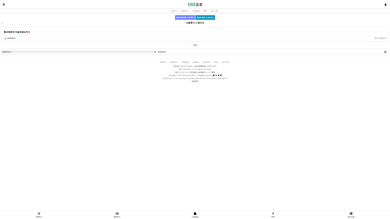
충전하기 (185, 11)
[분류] (4, 4)
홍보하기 (207, 62)
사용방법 (196, 11)
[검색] (385, 52)
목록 (195, 45)
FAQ (205, 11)
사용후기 (196, 62)
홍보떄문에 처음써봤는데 (16, 32)
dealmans (11, 38)
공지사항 (214, 11)
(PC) (213, 72)
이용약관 (195, 81)
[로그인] (385, 4)
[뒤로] (2, 23)
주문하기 (174, 11)
